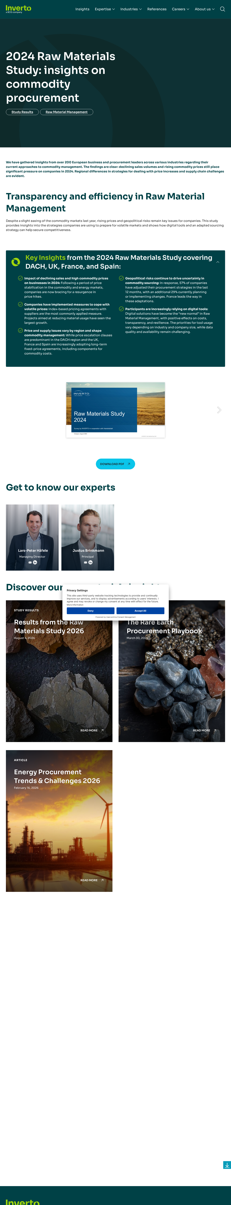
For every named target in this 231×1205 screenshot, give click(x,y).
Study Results (22, 112)
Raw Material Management (67, 112)
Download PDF (112, 464)
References (157, 9)
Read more (89, 730)
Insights (82, 9)
